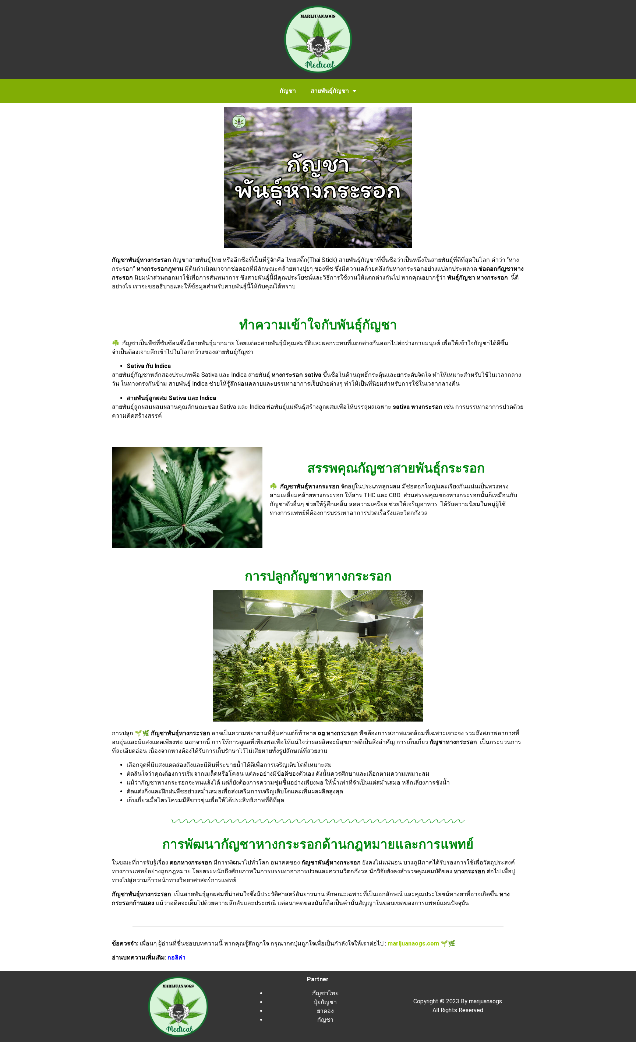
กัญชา (288, 90)
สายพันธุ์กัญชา (330, 90)
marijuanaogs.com (413, 943)
